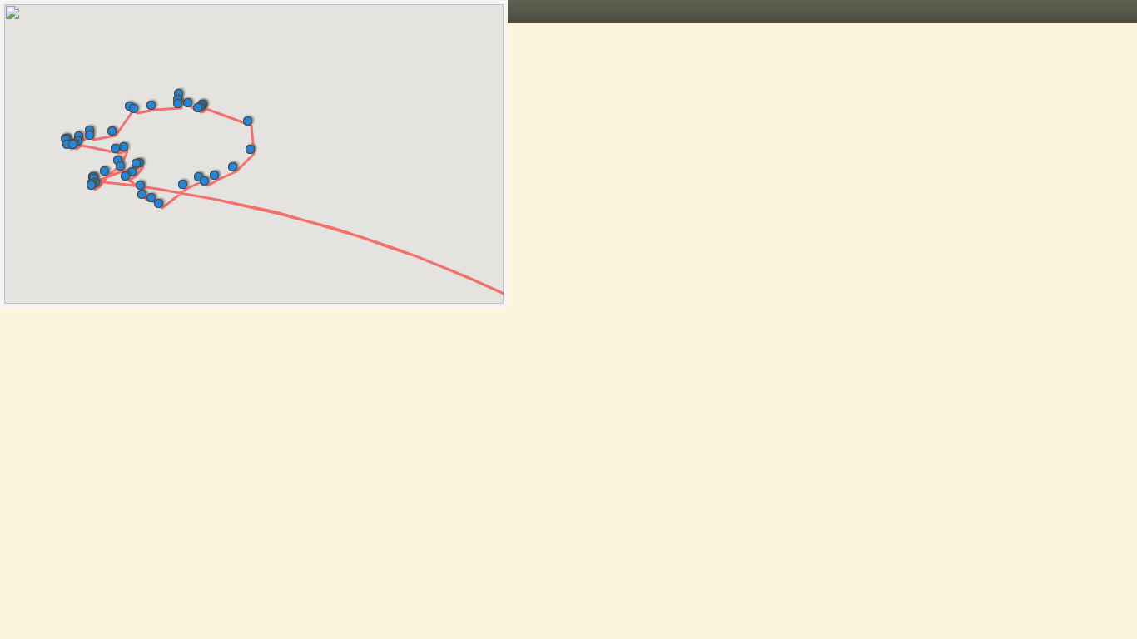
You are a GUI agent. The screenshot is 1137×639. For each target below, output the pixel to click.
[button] (124, 163)
